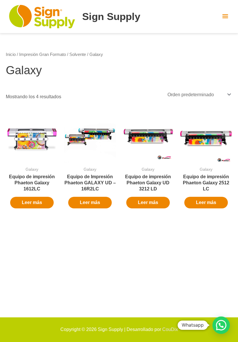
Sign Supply (111, 16)
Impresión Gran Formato (42, 54)
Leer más (32, 202)
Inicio (11, 54)
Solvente (77, 54)
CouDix (170, 329)
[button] (221, 325)
